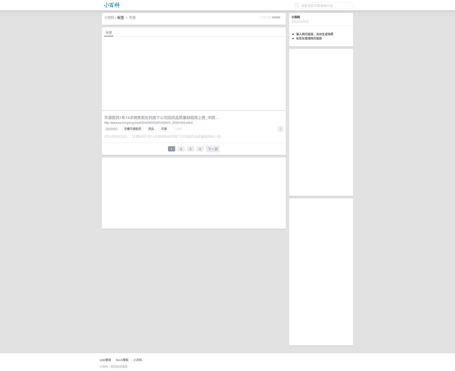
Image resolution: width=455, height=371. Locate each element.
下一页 (213, 148)
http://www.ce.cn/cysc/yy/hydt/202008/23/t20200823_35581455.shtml (148, 122)
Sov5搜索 (122, 360)
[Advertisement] (321, 122)
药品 (151, 129)
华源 (132, 17)
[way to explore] (112, 7)
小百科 (109, 17)
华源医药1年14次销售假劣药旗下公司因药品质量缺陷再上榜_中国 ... (161, 117)
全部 (108, 32)
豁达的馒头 (112, 129)
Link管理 (105, 360)
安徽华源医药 (132, 129)
